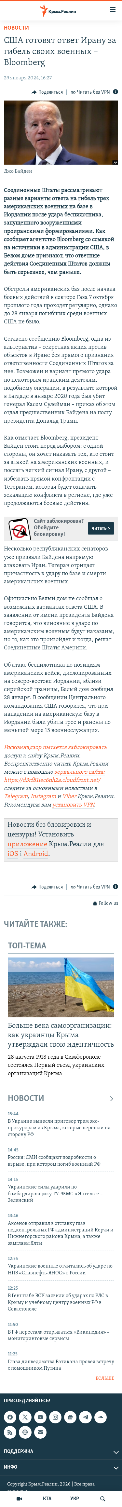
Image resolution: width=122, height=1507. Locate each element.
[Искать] (103, 1499)
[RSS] (10, 1432)
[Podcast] (25, 1432)
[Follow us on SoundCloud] (100, 1417)
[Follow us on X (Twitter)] (25, 1417)
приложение (27, 844)
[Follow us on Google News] (70, 1417)
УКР (74, 1498)
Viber (69, 797)
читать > (101, 528)
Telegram (16, 797)
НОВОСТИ (26, 1098)
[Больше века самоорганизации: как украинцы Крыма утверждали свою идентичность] (61, 987)
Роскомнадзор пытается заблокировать (55, 748)
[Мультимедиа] (19, 1499)
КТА (47, 1498)
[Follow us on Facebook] (10, 1417)
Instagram (43, 797)
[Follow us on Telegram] (85, 1417)
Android (35, 854)
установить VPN (73, 805)
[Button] (47, 92)
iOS (12, 854)
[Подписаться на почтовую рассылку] (40, 1432)
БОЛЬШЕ (105, 1378)
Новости (16, 28)
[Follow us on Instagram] (55, 1417)
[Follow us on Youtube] (40, 1417)
